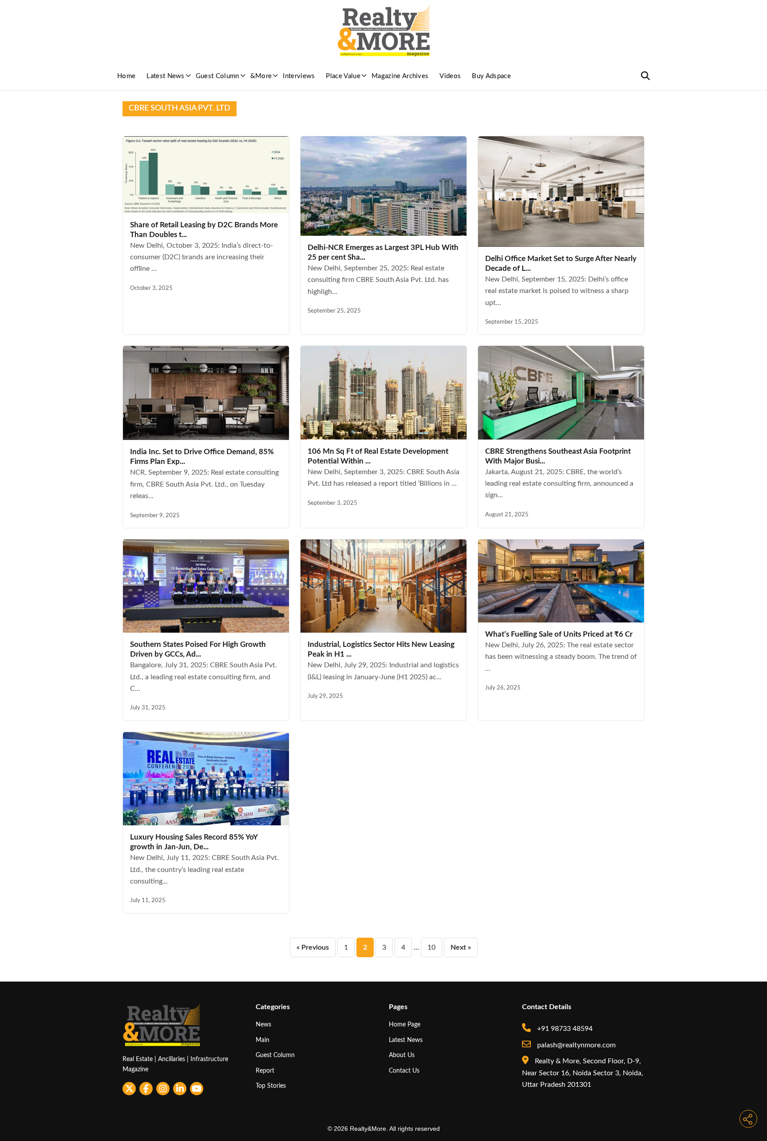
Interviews (299, 76)
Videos (450, 76)
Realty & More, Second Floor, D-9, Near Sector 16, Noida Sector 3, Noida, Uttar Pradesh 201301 (582, 1073)
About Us (402, 1055)
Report (265, 1070)
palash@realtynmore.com (575, 1045)
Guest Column (217, 76)
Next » (461, 947)
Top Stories (271, 1085)
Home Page (404, 1024)
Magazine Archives (400, 76)
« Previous (313, 947)
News (263, 1024)
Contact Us (404, 1070)
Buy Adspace (491, 76)
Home (126, 76)
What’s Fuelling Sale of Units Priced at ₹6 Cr (559, 634)
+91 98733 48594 (564, 1028)
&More (261, 76)
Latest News (165, 76)
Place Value (343, 76)
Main (262, 1040)
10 (431, 947)
